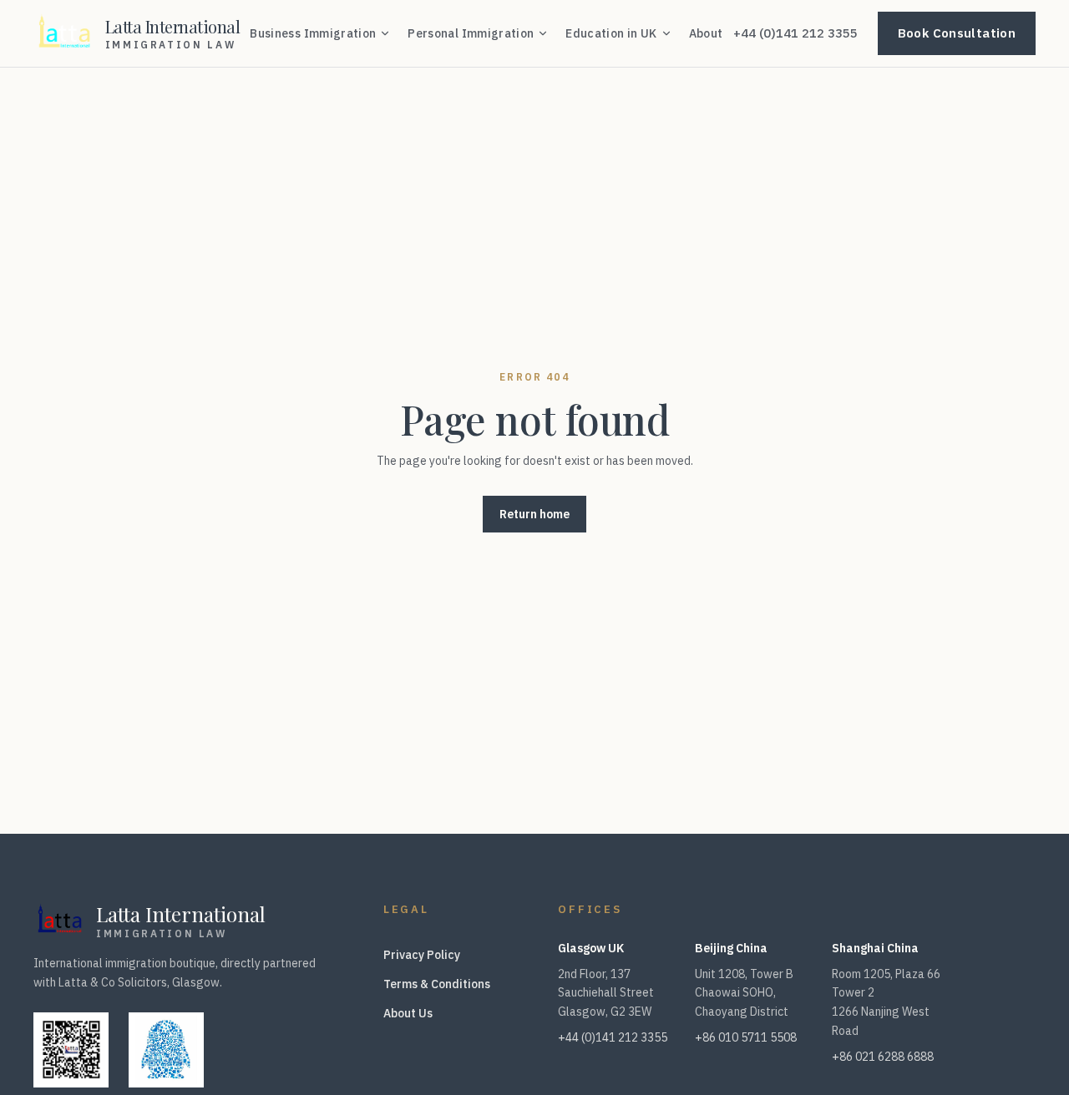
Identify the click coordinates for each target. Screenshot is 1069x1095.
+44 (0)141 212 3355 (795, 33)
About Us (408, 1013)
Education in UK (610, 33)
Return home (534, 514)
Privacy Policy (421, 954)
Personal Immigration (471, 33)
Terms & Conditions (436, 984)
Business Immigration (313, 33)
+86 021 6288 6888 (883, 1056)
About (706, 33)
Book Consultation (957, 33)
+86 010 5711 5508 (746, 1037)
